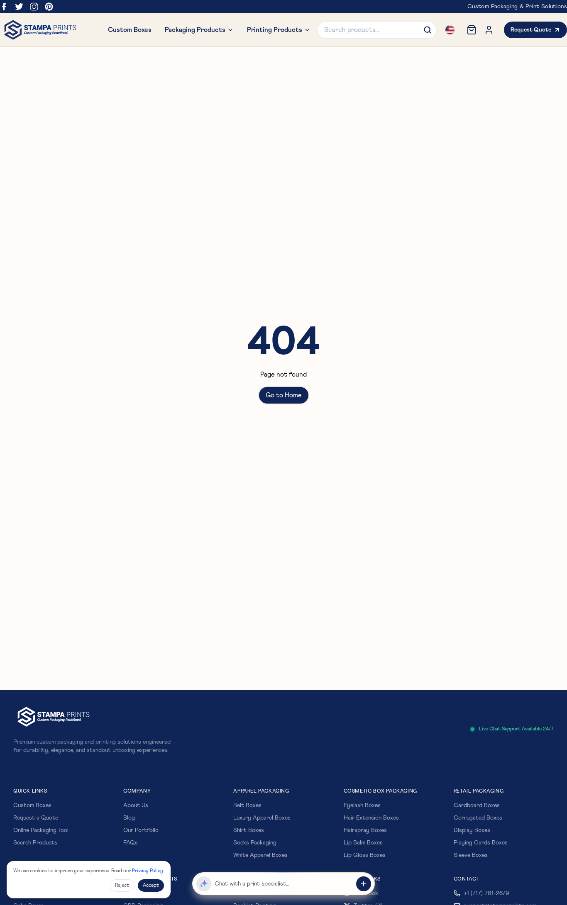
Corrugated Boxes (478, 818)
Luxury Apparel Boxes (262, 818)
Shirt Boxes (248, 830)
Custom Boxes (32, 805)
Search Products (35, 843)
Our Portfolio (141, 830)
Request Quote (531, 30)
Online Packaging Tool (40, 830)
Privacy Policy (147, 871)
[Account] (489, 30)
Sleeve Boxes (471, 855)
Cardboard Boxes (477, 805)
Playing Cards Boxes (481, 843)
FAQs (130, 843)
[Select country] (450, 29)
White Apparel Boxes (260, 855)
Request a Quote (35, 818)
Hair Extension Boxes (371, 818)
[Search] (427, 29)
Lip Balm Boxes (363, 843)
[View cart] (471, 30)
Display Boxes (472, 830)
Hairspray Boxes (365, 830)
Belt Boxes (247, 805)
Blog (129, 818)
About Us (135, 805)
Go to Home (284, 395)
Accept (151, 885)
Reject (122, 885)
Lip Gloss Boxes (365, 855)
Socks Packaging (254, 843)
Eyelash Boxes (362, 805)
